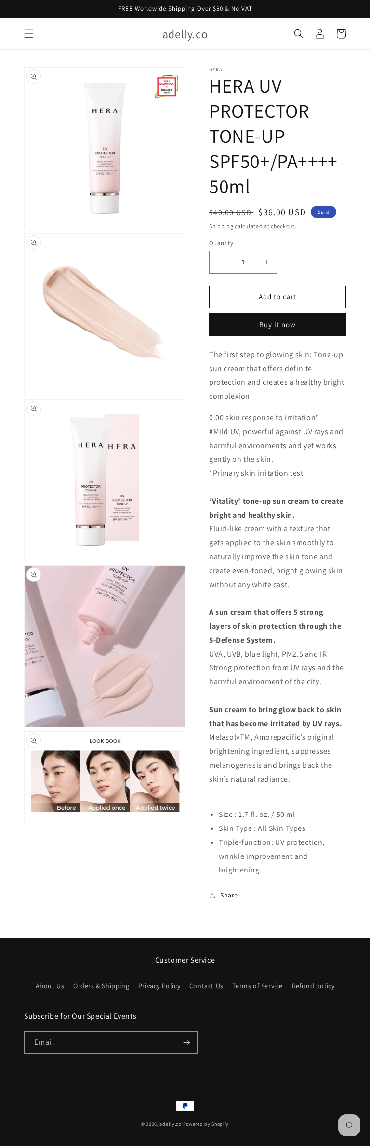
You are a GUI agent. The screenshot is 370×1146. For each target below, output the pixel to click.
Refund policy (313, 985)
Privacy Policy (159, 985)
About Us (50, 985)
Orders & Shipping (101, 985)
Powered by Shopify (206, 1124)
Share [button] (229, 895)
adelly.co (170, 1124)
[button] (29, 33)
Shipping (221, 226)
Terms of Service (257, 985)
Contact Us (206, 985)
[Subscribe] (186, 1042)
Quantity (221, 243)
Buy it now (277, 324)
